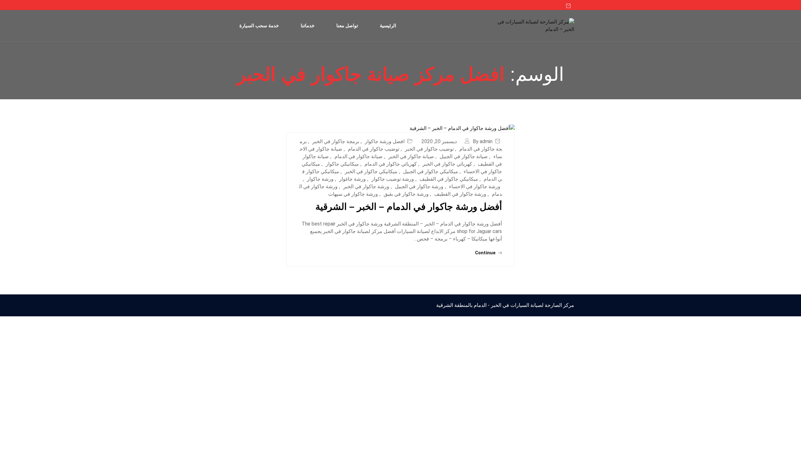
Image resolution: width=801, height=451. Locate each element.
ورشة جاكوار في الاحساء (474, 186)
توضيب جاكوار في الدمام (373, 149)
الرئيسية (388, 25)
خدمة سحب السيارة (259, 25)
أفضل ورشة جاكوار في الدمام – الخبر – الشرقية (408, 206)
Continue (486, 253)
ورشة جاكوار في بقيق (406, 194)
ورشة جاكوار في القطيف (460, 194)
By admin (482, 141)
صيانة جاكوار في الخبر (411, 156)
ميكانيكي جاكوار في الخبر (371, 171)
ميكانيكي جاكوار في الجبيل (430, 171)
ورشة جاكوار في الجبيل (419, 186)
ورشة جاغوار (352, 179)
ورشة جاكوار (320, 179)
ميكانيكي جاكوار (342, 164)
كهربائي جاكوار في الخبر (447, 164)
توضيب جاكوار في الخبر (429, 149)
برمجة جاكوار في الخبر (335, 141)
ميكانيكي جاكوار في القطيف (449, 179)
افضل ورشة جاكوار (385, 141)
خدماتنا (307, 25)
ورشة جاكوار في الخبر (366, 186)
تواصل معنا (347, 25)
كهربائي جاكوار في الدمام (391, 164)
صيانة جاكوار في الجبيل (464, 156)
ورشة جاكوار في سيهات (353, 194)
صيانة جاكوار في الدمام (358, 156)
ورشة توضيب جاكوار (392, 179)
